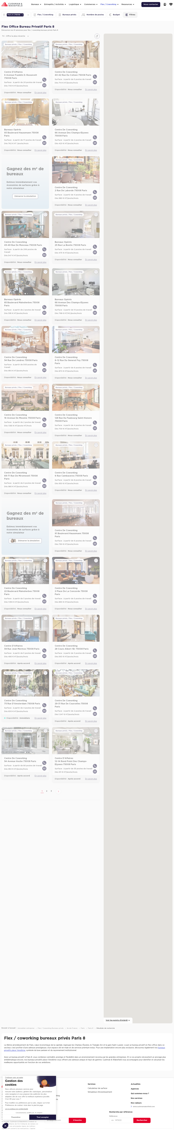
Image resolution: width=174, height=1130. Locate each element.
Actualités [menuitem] (135, 1084)
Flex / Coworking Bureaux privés (51, 1028)
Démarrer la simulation (25, 196)
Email (47, 1116)
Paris (83, 1028)
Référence (113, 1116)
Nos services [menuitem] (136, 1098)
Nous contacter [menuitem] (151, 4)
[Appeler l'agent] (44, 80)
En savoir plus (40, 93)
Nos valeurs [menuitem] (136, 1103)
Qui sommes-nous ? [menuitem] (140, 1093)
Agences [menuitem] (135, 1089)
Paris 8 (91, 1028)
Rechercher (142, 1120)
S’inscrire (77, 1120)
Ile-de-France (72, 1028)
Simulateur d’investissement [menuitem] (100, 1092)
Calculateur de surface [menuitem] (97, 1088)
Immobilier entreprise (26, 1028)
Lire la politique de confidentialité (16, 1109)
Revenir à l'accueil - (9, 1028)
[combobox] (24, 14)
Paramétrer (16, 1117)
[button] (22, 14)
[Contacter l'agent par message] (44, 85)
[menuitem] (164, 4)
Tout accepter (43, 1117)
